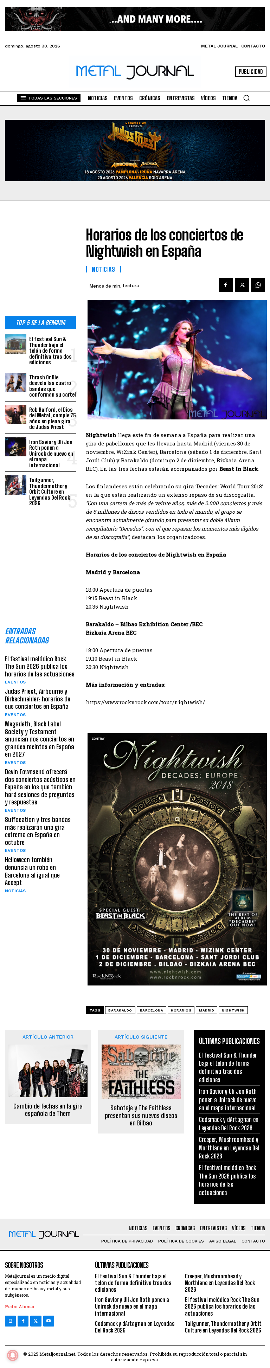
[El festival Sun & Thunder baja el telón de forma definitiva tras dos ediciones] (15, 344)
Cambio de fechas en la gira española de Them (48, 1110)
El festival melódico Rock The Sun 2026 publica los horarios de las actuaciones (40, 666)
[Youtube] (48, 1321)
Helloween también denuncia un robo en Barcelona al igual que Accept (32, 871)
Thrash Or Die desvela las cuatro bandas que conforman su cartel (52, 386)
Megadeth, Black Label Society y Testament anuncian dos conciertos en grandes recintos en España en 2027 (39, 739)
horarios (181, 1010)
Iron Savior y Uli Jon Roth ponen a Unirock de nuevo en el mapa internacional (51, 453)
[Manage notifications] (12, 1355)
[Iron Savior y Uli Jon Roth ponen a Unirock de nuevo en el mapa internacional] (15, 447)
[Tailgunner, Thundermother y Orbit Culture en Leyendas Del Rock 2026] (15, 485)
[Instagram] (10, 1321)
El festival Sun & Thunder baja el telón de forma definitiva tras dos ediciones (50, 350)
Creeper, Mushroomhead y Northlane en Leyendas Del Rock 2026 (229, 1148)
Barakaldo (120, 1010)
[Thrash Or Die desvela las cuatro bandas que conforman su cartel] (15, 382)
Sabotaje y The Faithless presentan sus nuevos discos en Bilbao (141, 1115)
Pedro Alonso (19, 1306)
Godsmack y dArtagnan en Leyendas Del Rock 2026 (228, 1123)
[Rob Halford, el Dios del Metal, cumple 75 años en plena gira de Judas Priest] (15, 414)
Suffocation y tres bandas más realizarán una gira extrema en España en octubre (38, 831)
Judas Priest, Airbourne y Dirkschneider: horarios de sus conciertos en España (37, 698)
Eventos (15, 682)
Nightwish (233, 1010)
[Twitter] (35, 1321)
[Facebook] (226, 285)
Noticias (15, 891)
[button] (246, 98)
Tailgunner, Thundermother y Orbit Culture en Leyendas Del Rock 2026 (49, 491)
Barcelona (151, 1010)
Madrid (206, 1010)
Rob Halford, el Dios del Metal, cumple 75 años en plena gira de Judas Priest (52, 418)
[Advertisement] (40, 264)
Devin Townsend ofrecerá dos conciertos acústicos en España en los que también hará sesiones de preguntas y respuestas (40, 787)
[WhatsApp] (258, 285)
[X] (242, 285)
